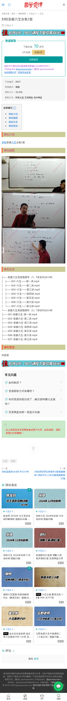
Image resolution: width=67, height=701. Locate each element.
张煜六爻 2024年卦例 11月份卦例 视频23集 (17, 557)
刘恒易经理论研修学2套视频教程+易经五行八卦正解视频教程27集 (49, 475)
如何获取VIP (10, 72)
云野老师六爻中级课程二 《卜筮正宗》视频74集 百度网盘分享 (49, 635)
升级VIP (38, 52)
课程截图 (13, 117)
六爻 (13, 142)
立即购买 (33, 59)
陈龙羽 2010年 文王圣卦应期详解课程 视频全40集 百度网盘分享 (16, 517)
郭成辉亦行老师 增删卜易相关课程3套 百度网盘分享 (49, 557)
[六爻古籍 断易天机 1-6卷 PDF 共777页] (49, 577)
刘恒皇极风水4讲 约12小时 (15, 471)
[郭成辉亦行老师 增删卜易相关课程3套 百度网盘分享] (49, 538)
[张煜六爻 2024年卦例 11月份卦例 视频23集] (17, 538)
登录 (36, 658)
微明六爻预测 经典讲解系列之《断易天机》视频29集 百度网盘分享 (17, 596)
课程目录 (13, 122)
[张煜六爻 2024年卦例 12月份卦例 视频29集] (49, 499)
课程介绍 (13, 114)
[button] (14, 108)
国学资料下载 (48, 685)
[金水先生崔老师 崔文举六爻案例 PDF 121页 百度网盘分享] (17, 616)
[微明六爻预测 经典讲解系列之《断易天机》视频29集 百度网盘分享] (17, 577)
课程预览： (14, 125)
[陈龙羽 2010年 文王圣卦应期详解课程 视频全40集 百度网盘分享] (17, 499)
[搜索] (9, 4)
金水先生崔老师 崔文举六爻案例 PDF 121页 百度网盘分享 (16, 635)
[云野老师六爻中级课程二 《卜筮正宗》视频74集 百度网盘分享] (49, 616)
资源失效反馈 (24, 72)
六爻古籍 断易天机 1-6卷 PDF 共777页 (50, 596)
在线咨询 (58, 686)
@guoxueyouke (24, 69)
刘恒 (4, 142)
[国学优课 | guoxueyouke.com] (33, 5)
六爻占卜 (9, 25)
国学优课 (37, 685)
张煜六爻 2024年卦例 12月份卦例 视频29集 (49, 517)
